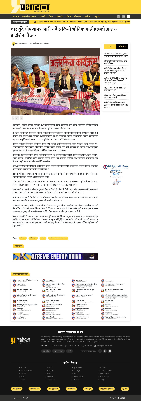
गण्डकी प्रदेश (79, 313)
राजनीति (43, 16)
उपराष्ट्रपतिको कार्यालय (52, 300)
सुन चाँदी (124, 389)
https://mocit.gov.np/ (50, 291)
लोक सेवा (77, 16)
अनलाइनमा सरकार (105, 370)
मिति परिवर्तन (71, 389)
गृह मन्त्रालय (49, 280)
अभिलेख (102, 367)
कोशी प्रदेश (108, 309)
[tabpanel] (116, 81)
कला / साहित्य (77, 377)
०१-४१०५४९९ (88, 346)
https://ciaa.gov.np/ (21, 306)
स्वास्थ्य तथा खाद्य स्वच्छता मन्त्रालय (114, 284)
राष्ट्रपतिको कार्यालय (22, 300)
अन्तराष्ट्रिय (76, 370)
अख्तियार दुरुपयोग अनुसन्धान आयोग (27, 305)
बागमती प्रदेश (50, 313)
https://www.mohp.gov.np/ (110, 285)
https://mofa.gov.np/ (21, 285)
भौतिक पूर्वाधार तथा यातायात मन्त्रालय (58, 238)
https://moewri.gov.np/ (51, 296)
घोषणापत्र (23, 238)
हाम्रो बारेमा (46, 351)
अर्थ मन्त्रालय (108, 280)
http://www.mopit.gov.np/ (81, 318)
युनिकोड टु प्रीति (34, 389)
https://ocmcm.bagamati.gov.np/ (53, 314)
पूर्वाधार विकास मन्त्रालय (82, 317)
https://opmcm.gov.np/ (22, 281)
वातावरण (49, 377)
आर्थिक (87, 16)
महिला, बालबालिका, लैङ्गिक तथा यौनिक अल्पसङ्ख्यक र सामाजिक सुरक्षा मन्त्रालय (116, 296)
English (96, 16)
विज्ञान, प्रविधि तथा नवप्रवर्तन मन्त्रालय (115, 317)
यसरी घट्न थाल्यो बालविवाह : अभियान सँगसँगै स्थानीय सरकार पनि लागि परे (115, 21)
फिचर (51, 16)
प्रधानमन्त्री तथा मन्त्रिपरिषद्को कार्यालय (28, 280)
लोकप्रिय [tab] (122, 47)
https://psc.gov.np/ (109, 302)
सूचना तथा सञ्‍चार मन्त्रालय (53, 289)
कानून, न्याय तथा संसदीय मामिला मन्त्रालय (55, 285)
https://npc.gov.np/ (79, 306)
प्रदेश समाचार (103, 373)
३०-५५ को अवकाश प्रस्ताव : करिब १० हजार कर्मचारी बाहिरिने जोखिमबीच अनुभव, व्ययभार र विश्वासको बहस (53, 21)
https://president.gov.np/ (22, 302)
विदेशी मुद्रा (88, 389)
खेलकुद (101, 380)
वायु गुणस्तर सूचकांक (106, 389)
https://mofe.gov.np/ (109, 291)
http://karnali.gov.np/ (21, 318)
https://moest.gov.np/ (21, 291)
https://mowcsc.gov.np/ (110, 298)
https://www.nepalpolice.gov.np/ (24, 310)
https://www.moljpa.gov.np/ (52, 287)
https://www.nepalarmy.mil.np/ (111, 306)
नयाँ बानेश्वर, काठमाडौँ (74, 346)
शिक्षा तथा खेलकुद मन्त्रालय (24, 289)
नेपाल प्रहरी (20, 309)
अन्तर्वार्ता (59, 16)
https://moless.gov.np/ (80, 296)
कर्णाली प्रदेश (20, 317)
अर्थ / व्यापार (50, 380)
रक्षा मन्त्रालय (79, 280)
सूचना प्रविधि (77, 367)
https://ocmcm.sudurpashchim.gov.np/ (54, 318)
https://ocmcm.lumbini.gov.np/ (111, 314)
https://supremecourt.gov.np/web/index (84, 302)
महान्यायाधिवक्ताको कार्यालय (54, 305)
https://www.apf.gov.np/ (51, 310)
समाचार (16, 16)
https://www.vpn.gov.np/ (51, 302)
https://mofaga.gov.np (80, 287)
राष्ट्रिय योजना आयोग (81, 305)
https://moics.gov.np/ (21, 296)
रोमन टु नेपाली (17, 389)
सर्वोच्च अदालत (79, 300)
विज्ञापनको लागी (58, 351)
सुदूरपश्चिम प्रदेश (50, 317)
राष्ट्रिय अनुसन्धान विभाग (82, 309)
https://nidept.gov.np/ (80, 310)
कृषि (47, 373)
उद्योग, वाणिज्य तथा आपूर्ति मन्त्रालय (26, 295)
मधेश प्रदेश (20, 313)
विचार (68, 16)
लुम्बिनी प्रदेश (108, 313)
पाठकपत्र (75, 380)
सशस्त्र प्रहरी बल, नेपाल (52, 309)
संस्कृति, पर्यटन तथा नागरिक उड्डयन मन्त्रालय (85, 290)
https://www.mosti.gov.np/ (110, 318)
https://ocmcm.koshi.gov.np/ (111, 310)
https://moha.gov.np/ (50, 281)
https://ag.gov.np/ (50, 306)
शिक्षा (74, 373)
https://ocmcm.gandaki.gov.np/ (82, 314)
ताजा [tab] (110, 47)
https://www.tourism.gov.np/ (81, 293)
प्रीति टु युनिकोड (53, 389)
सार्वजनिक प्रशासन (29, 16)
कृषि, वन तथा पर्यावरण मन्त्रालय (114, 289)
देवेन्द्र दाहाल (33, 238)
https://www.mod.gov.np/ (80, 281)
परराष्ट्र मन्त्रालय (21, 284)
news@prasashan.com (105, 346)
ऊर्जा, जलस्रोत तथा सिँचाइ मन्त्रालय (56, 295)
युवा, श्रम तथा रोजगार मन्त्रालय (83, 295)
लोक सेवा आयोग (109, 300)
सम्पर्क (69, 351)
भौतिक (43, 238)
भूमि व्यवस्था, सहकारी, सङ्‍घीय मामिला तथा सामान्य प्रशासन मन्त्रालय (86, 285)
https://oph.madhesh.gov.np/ (23, 314)
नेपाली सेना (108, 305)
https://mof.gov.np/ (109, 281)
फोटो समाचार (103, 377)
